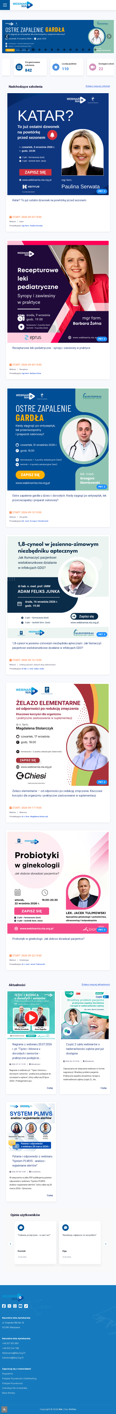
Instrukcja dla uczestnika (14, 1388)
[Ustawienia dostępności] (4, 1409)
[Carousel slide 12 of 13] (89, 50)
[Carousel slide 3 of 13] (33, 50)
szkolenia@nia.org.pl (12, 1357)
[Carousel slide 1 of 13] (21, 50)
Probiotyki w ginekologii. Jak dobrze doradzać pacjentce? (48, 938)
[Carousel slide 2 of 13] (27, 50)
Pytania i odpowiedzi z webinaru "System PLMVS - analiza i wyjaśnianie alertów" (32, 1161)
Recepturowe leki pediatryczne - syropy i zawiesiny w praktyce (51, 348)
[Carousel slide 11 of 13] (83, 50)
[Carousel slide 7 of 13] (58, 50)
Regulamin (7, 1373)
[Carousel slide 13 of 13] (95, 50)
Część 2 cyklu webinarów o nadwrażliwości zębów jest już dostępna (85, 1049)
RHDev (72, 1409)
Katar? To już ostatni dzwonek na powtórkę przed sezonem (49, 200)
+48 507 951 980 (10, 1343)
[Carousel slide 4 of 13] (39, 50)
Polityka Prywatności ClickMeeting (19, 1378)
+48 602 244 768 (10, 1348)
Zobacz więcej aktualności (96, 984)
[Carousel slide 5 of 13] (46, 50)
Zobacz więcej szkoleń (98, 86)
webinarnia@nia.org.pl (13, 1353)
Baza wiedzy (8, 1393)
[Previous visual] (6, 36)
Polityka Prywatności (12, 1383)
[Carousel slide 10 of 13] (77, 50)
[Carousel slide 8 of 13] (64, 50)
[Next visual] (109, 36)
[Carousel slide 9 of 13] (70, 50)
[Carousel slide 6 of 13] (52, 50)
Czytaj (50, 1088)
